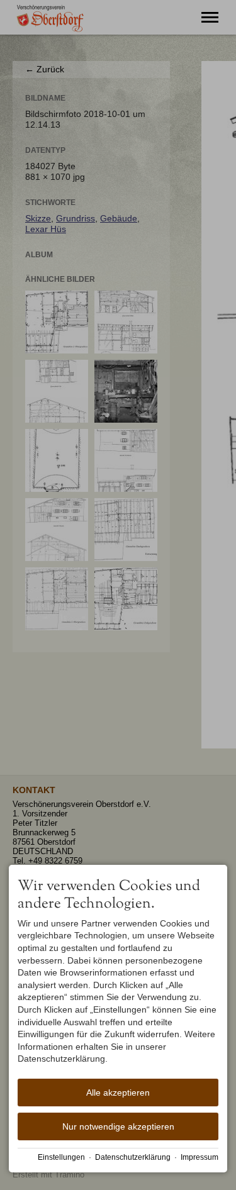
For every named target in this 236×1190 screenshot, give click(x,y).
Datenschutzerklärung (133, 1157)
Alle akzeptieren (118, 1092)
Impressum (199, 1157)
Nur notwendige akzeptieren (118, 1126)
